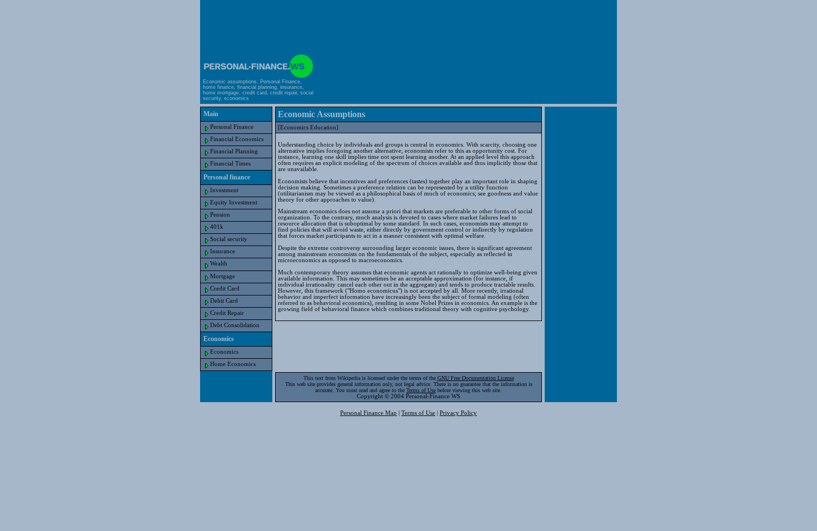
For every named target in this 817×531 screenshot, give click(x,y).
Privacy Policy (458, 413)
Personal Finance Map (368, 413)
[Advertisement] (408, 26)
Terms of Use (421, 390)
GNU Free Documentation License (475, 378)
